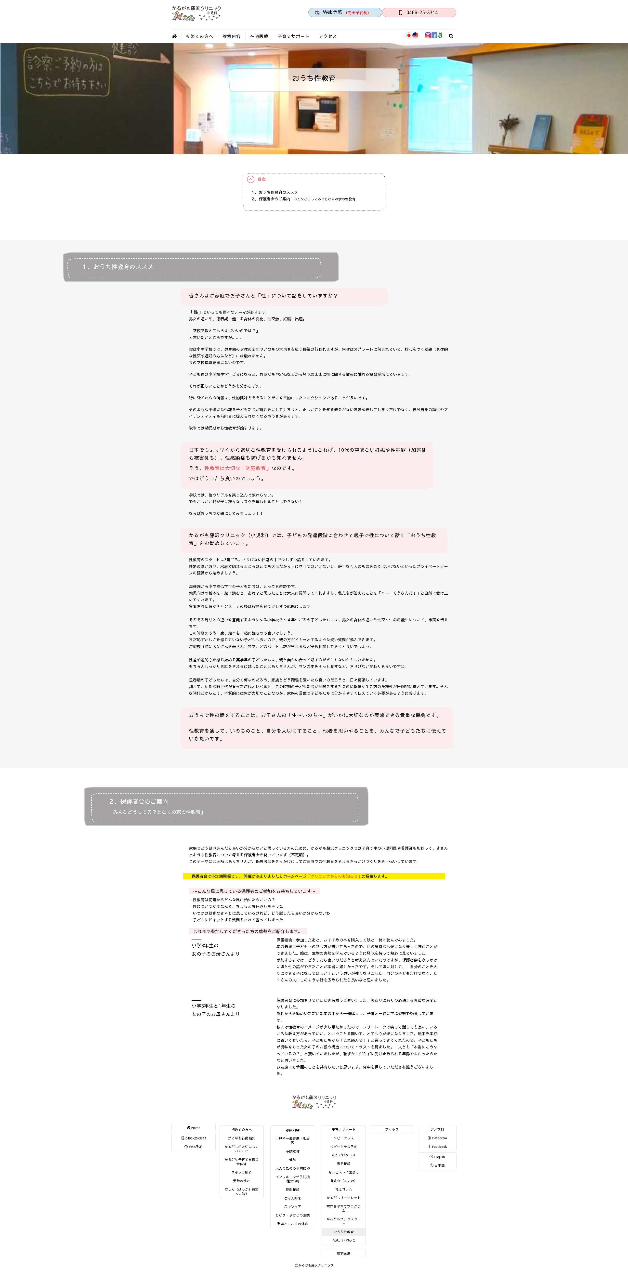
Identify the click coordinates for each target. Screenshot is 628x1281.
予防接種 (293, 1151)
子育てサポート (293, 36)
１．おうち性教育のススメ (274, 192)
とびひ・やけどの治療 (292, 1215)
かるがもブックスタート (344, 1221)
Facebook (439, 1146)
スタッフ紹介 (241, 1172)
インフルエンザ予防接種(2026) (292, 1179)
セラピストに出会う (343, 1172)
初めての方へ (199, 36)
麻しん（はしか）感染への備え (241, 1191)
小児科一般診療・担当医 (292, 1140)
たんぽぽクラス (344, 1155)
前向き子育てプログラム (344, 1208)
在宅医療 (259, 36)
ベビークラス (343, 1138)
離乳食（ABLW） (343, 1180)
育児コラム (343, 1189)
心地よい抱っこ (344, 1240)
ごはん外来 (292, 1198)
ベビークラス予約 (343, 1146)
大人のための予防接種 (292, 1168)
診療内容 (231, 36)
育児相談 (344, 1163)
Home (195, 1127)
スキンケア (292, 1206)
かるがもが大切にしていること (241, 1148)
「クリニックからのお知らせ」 (334, 876)
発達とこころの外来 (292, 1223)
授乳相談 (293, 1189)
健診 (292, 1159)
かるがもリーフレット (344, 1197)
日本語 (439, 1165)
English (439, 1156)
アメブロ (437, 1129)
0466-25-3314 (195, 1138)
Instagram (439, 1138)
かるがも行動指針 (241, 1138)
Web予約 (195, 1146)
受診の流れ (241, 1180)
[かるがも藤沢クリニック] (196, 19)
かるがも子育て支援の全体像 (241, 1161)
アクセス (328, 36)
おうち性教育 (343, 1231)
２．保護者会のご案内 (305, 198)
